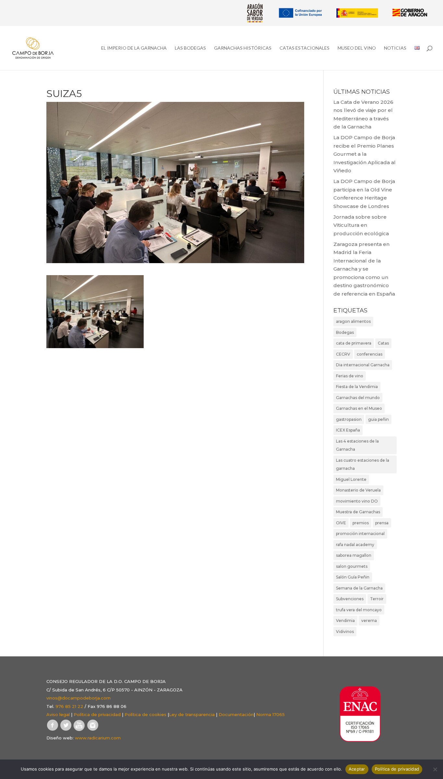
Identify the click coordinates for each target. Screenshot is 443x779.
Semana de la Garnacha (359, 588)
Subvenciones (350, 598)
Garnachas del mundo (358, 397)
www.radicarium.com (98, 737)
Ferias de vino (349, 375)
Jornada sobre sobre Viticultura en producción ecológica (361, 225)
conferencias (369, 354)
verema (369, 620)
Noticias (395, 48)
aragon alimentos (353, 321)
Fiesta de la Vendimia (357, 386)
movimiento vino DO (357, 501)
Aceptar (357, 769)
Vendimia (345, 620)
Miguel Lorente (351, 479)
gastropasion (349, 419)
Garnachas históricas (242, 48)
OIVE (341, 522)
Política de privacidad (97, 714)
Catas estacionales (304, 48)
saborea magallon (353, 555)
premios (361, 522)
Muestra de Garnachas (358, 511)
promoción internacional (360, 533)
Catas (383, 343)
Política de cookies (145, 714)
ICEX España (348, 430)
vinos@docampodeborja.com (78, 697)
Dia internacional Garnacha (362, 364)
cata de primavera (353, 343)
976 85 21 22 (69, 706)
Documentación (236, 714)
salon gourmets (351, 566)
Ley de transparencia (192, 714)
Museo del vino (357, 48)
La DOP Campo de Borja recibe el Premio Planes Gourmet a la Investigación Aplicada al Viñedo (364, 154)
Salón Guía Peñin (352, 577)
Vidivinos (345, 631)
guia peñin (378, 419)
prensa (382, 522)
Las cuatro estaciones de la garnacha (362, 464)
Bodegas (345, 332)
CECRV (343, 354)
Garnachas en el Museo (359, 408)
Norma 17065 (270, 714)
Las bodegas (190, 48)
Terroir (377, 598)
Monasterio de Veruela (358, 490)
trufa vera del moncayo (359, 609)
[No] (435, 769)
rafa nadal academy (355, 544)
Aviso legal (58, 714)
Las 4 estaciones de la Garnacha (357, 445)
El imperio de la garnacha (134, 48)
